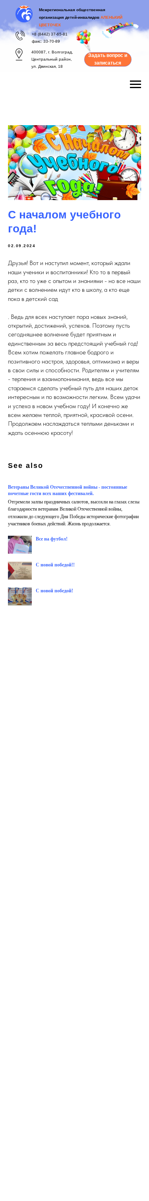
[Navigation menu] (135, 84)
